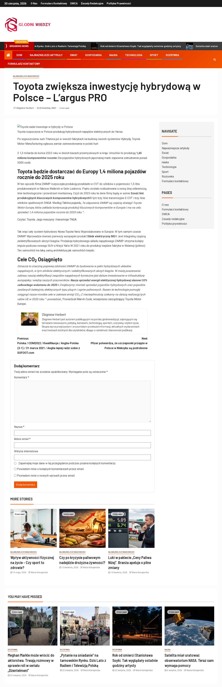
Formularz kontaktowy (54, 3)
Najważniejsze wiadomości (26, 76)
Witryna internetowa (26, 451)
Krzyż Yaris (63, 245)
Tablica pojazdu (71, 203)
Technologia (133, 55)
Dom (19, 55)
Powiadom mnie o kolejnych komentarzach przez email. (50, 469)
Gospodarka (93, 55)
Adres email (22, 439)
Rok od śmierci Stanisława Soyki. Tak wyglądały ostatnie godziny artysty (123, 46)
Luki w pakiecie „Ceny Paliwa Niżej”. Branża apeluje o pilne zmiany (129, 562)
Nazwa (19, 427)
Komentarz (21, 377)
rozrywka (13, 650)
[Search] (214, 59)
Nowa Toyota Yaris (69, 231)
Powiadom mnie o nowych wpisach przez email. (46, 475)
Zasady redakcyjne (92, 3)
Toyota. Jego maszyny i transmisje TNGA (51, 219)
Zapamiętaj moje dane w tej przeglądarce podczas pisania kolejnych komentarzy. (67, 463)
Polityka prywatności (119, 3)
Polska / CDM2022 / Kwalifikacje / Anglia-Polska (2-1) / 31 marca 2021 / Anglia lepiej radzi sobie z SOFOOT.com (48, 345)
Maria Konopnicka (39, 572)
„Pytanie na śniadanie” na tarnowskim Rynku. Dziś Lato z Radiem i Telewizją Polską (83, 660)
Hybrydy (126, 139)
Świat (74, 55)
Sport (154, 55)
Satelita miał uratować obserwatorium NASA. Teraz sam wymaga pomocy (189, 660)
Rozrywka (172, 55)
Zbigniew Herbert (25, 108)
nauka (113, 55)
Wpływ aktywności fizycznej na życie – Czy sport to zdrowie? (32, 562)
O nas (34, 3)
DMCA (74, 3)
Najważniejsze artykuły (46, 55)
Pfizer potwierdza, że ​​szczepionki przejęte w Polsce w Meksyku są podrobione (119, 343)
